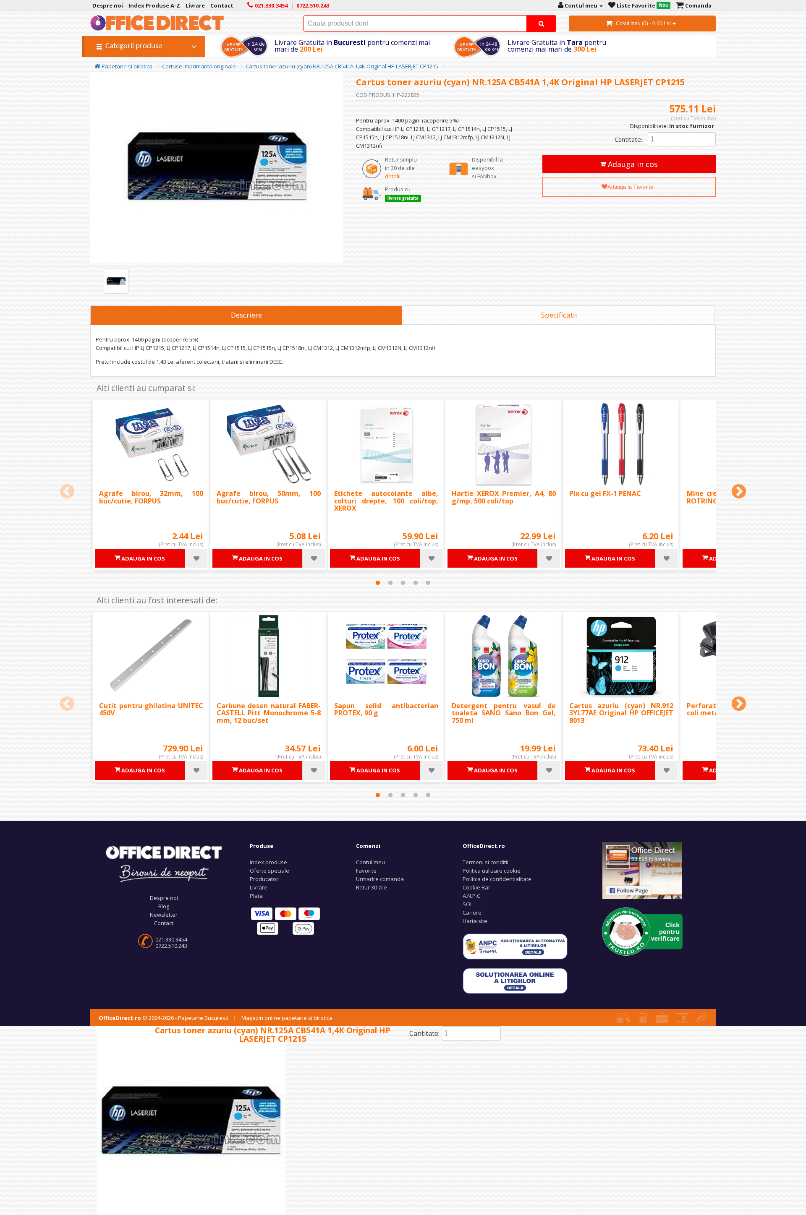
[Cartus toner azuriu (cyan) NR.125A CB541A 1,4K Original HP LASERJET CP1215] (116, 281)
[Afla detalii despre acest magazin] (642, 931)
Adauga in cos (632, 164)
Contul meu (370, 862)
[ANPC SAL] (515, 945)
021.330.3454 (171, 939)
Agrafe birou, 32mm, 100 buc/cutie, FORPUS (151, 497)
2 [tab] (390, 582)
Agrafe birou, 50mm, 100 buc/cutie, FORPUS (269, 497)
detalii (392, 176)
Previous (67, 492)
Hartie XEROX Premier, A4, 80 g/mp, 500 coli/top (504, 497)
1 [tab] (377, 582)
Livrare (258, 887)
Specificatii (559, 315)
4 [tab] (415, 582)
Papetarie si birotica (126, 66)
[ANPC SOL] (515, 980)
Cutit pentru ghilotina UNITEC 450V (151, 709)
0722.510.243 (171, 945)
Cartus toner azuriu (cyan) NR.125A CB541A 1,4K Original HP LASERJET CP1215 (342, 66)
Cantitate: (628, 139)
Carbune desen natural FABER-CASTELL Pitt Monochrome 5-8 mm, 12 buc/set (269, 713)
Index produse (268, 862)
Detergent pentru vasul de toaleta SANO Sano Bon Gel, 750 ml (504, 713)
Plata (256, 896)
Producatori (265, 879)
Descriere (246, 315)
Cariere (472, 912)
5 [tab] (428, 582)
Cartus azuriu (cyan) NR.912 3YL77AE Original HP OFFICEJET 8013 (621, 713)
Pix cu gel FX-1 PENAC (605, 493)
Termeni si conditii (485, 862)
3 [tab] (403, 582)
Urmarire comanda (380, 879)
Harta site (475, 921)
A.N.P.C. (472, 896)
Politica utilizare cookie (492, 870)
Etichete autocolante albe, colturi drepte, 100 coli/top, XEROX (386, 501)
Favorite (366, 870)
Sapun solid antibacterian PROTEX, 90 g (386, 709)
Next (738, 492)
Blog (163, 906)
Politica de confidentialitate (497, 879)
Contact (163, 923)
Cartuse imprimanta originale (199, 66)
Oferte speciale (269, 870)
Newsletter (164, 914)
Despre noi (164, 898)
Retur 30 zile (371, 887)
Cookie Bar (476, 887)
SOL (468, 904)
